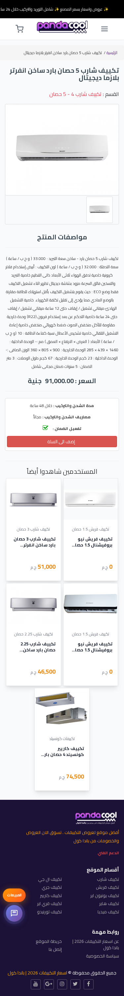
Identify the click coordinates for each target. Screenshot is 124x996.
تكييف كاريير (51, 895)
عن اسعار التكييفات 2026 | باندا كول (95, 944)
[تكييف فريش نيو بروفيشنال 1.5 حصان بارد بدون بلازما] (90, 498)
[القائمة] (104, 29)
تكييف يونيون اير (104, 895)
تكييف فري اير (49, 903)
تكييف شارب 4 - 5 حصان (75, 94)
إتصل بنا (55, 949)
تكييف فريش (107, 887)
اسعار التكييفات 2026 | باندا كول (37, 972)
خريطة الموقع (49, 941)
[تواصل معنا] (14, 913)
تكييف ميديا (108, 912)
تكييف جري (52, 887)
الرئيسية (111, 52)
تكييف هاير (109, 903)
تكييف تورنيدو (49, 912)
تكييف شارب (108, 879)
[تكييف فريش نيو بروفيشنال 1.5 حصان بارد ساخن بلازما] (90, 603)
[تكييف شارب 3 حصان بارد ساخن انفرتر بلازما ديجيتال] (33, 498)
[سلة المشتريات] (19, 29)
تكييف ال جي (50, 879)
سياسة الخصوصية (102, 956)
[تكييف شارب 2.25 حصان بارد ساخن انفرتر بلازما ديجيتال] (33, 603)
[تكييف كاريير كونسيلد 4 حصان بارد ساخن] (62, 708)
